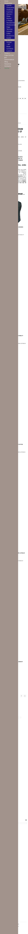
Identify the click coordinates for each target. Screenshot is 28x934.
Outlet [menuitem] (8, 38)
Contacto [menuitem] (7, 66)
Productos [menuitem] (8, 3)
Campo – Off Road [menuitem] (9, 44)
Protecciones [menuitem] (11, 25)
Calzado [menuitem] (9, 31)
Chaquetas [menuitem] (10, 7)
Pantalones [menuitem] (10, 23)
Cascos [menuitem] (8, 5)
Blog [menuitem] (6, 62)
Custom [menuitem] (9, 51)
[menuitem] (6, 68)
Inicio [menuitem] (6, 1)
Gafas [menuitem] (8, 33)
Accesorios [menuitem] (10, 36)
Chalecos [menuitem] (9, 10)
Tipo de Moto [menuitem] (9, 40)
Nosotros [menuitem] (7, 64)
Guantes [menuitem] (9, 12)
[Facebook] (21, 695)
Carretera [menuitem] (9, 49)
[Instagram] (24, 695)
